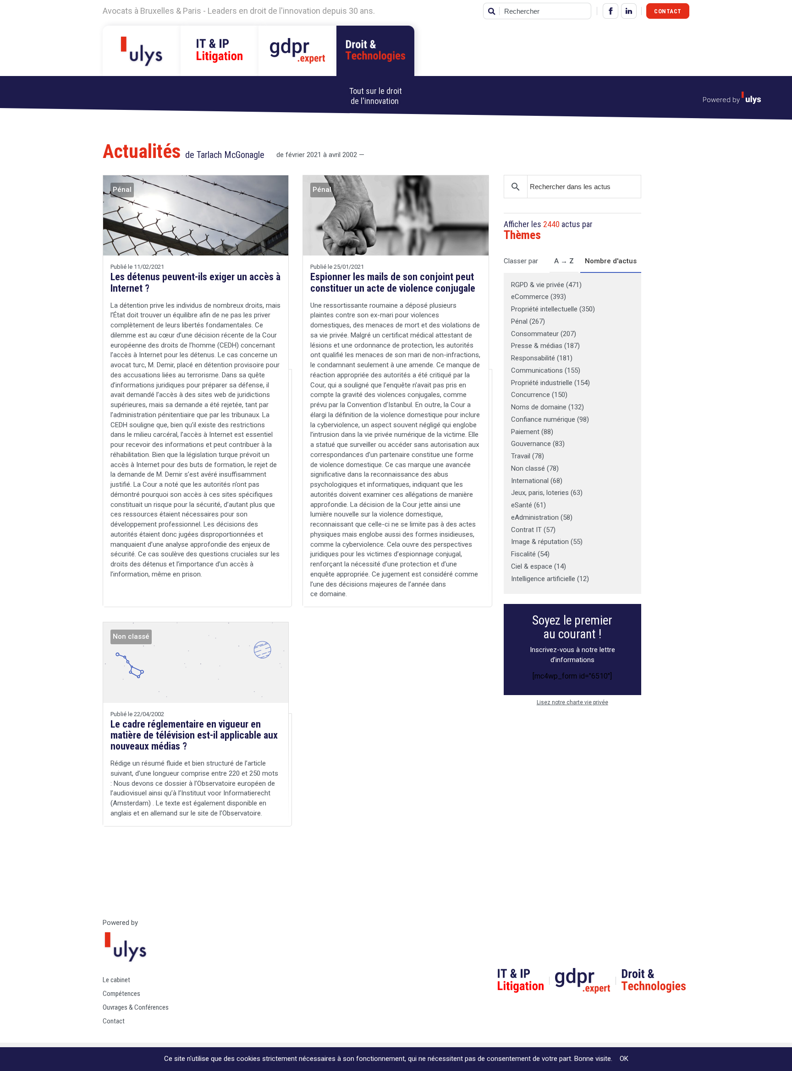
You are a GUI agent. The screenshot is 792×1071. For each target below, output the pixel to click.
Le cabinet (116, 980)
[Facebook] (610, 11)
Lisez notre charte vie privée (572, 702)
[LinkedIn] (629, 11)
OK (624, 1059)
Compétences (121, 993)
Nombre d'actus (611, 261)
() (546, 285)
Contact (668, 11)
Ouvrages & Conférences (136, 1007)
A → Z (564, 261)
